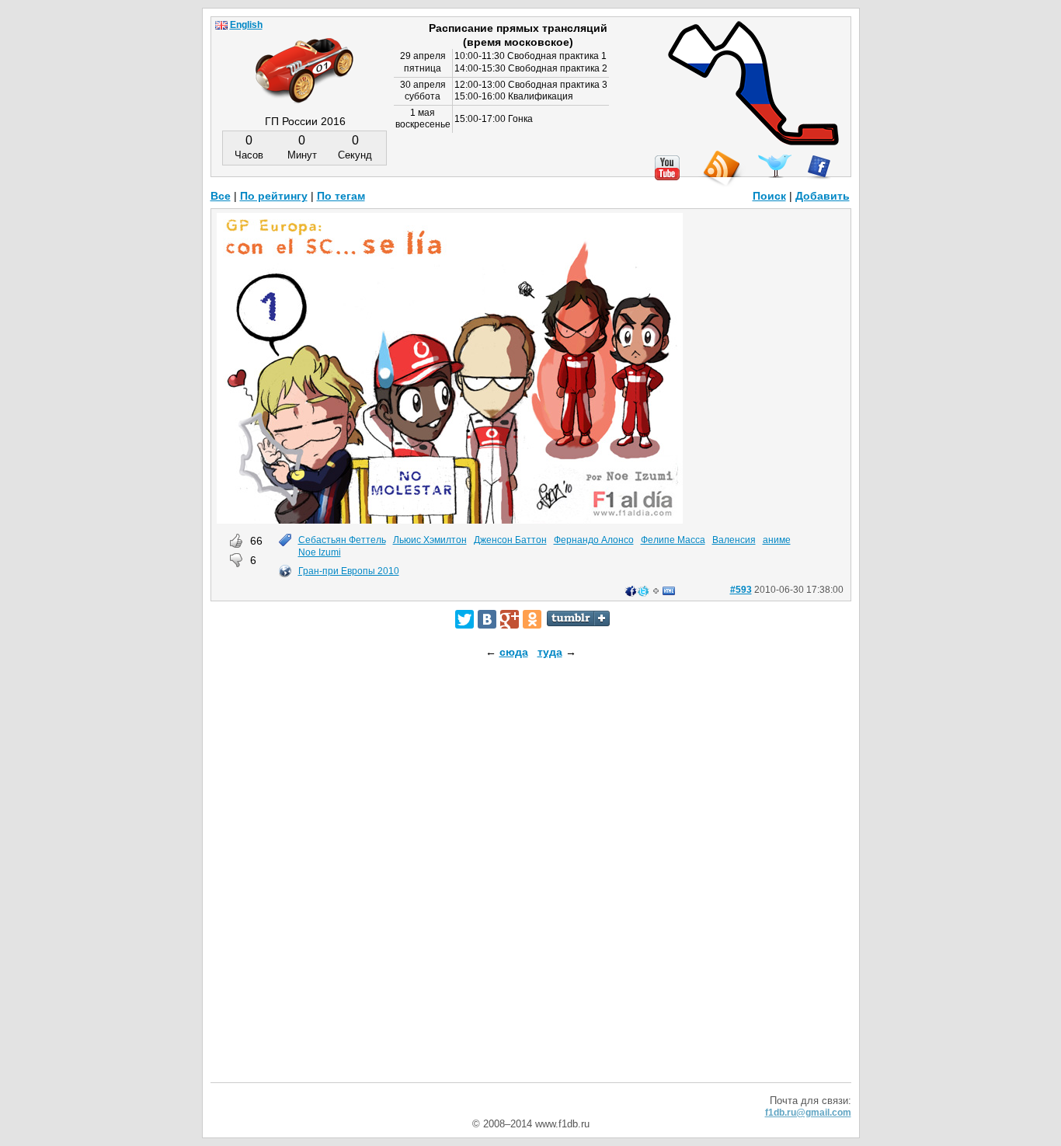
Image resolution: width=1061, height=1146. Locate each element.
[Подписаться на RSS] (721, 169)
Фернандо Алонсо (594, 540)
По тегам (341, 196)
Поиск (769, 196)
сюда (513, 652)
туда (549, 652)
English (246, 24)
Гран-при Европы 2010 (348, 571)
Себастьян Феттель (342, 540)
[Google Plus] (509, 619)
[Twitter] (464, 619)
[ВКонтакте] (487, 619)
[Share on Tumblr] (578, 618)
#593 (741, 589)
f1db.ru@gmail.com (808, 1112)
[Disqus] (530, 884)
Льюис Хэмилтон (430, 540)
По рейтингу (274, 196)
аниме (777, 540)
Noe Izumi (319, 552)
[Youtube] (667, 167)
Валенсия (734, 540)
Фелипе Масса (673, 540)
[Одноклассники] (532, 619)
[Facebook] (819, 167)
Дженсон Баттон (510, 540)
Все (220, 196)
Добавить (822, 196)
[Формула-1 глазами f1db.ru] (304, 57)
